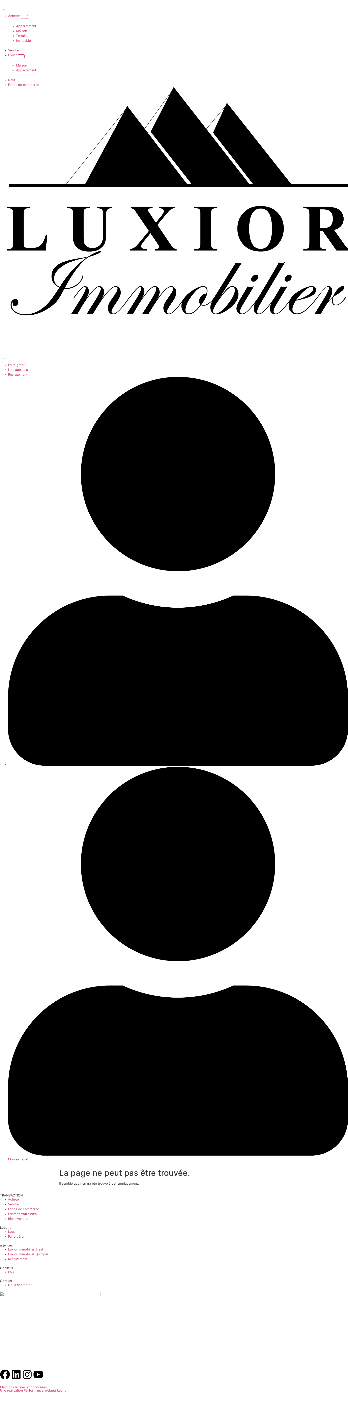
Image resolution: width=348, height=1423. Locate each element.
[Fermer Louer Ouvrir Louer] (21, 56)
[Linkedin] (16, 1374)
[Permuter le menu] (4, 9)
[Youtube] (38, 1374)
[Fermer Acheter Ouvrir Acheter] (24, 17)
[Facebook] (5, 1374)
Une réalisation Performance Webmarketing (33, 1390)
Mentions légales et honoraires (23, 1387)
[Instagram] (27, 1374)
